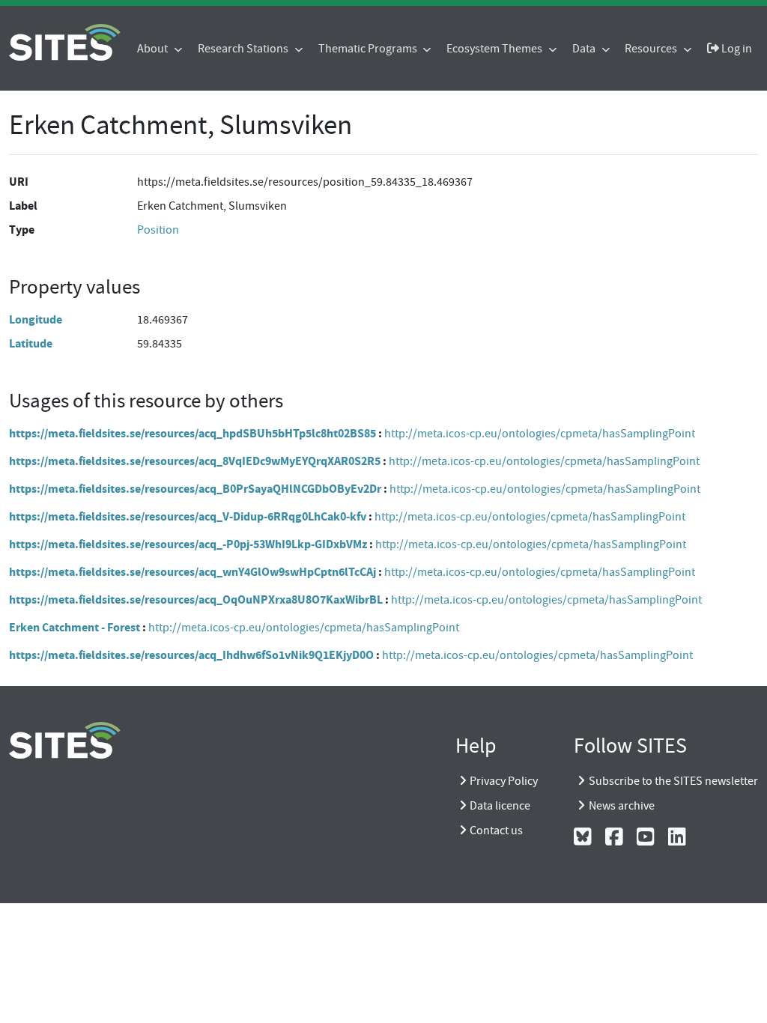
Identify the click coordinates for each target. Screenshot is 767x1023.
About (153, 48)
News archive (622, 805)
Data (585, 48)
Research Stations (244, 48)
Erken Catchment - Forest (74, 627)
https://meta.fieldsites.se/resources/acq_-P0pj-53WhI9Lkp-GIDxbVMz (188, 544)
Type (21, 229)
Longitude (35, 319)
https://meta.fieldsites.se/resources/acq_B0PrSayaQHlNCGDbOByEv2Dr (195, 489)
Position (158, 229)
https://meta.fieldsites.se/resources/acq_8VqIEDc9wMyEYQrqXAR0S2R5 (195, 461)
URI (18, 181)
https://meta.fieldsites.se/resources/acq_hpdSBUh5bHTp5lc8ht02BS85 (192, 433)
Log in (735, 48)
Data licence (500, 805)
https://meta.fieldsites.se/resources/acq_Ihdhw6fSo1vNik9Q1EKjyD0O (191, 655)
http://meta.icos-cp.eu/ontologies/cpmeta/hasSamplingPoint (539, 433)
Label (23, 205)
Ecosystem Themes (495, 48)
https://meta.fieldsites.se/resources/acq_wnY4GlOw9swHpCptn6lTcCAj (192, 572)
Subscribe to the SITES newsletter (673, 781)
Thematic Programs (368, 48)
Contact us (496, 830)
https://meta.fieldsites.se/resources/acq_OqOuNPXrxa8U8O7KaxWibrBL (196, 599)
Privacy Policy (504, 781)
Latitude (30, 343)
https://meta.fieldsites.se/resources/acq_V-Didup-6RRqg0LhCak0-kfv (187, 516)
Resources (652, 48)
